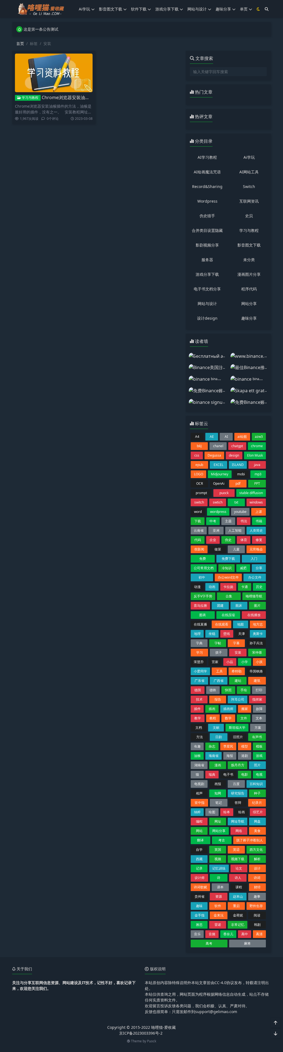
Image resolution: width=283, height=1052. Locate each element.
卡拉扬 (228, 586)
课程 (238, 887)
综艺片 (258, 812)
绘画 (241, 812)
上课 (258, 511)
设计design (207, 318)
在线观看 (221, 624)
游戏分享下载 (167, 9)
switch (199, 502)
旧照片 (238, 737)
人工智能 (235, 530)
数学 (228, 718)
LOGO (198, 474)
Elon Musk (255, 455)
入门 (254, 558)
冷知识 (227, 568)
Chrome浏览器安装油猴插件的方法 (77, 97)
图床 (238, 605)
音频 (212, 934)
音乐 (197, 934)
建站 (238, 680)
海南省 (214, 755)
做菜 (217, 549)
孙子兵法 (256, 643)
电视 (259, 774)
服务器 (207, 259)
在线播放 (254, 615)
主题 (228, 521)
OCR (199, 483)
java (257, 464)
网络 (238, 830)
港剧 (244, 755)
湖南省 (199, 765)
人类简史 (256, 530)
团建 (220, 605)
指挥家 (257, 699)
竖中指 (200, 802)
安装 (238, 652)
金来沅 (219, 915)
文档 (198, 727)
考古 (221, 840)
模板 (259, 746)
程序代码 (249, 289)
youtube (240, 511)
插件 (197, 708)
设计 (257, 868)
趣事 (257, 896)
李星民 (228, 746)
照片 (257, 765)
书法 (243, 521)
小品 (229, 661)
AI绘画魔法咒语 (207, 171)
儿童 (236, 549)
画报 (217, 783)
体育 (243, 539)
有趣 (197, 746)
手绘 (243, 690)
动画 (212, 586)
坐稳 (212, 633)
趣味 (199, 905)
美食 (257, 830)
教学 (197, 718)
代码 (197, 539)
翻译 (200, 840)
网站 (199, 830)
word (198, 511)
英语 (236, 849)
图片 (257, 605)
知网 (217, 793)
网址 (217, 821)
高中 (244, 934)
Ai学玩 (84, 9)
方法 (199, 737)
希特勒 (237, 671)
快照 (228, 690)
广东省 (200, 680)
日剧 (218, 737)
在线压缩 (228, 615)
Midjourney (219, 474)
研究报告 (237, 793)
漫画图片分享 (249, 274)
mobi (241, 474)
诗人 (238, 877)
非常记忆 (237, 924)
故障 (259, 708)
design (234, 455)
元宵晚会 (256, 549)
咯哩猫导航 (254, 596)
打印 (259, 690)
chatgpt (237, 446)
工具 (219, 671)
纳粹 (197, 812)
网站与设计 (197, 9)
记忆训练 (219, 868)
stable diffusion (251, 493)
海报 (229, 755)
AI (226, 436)
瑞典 (212, 774)
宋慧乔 (199, 661)
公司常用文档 (204, 568)
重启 (236, 905)
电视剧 (199, 783)
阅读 (257, 915)
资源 (218, 896)
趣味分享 (223, 9)
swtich (217, 502)
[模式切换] (258, 9)
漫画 (217, 765)
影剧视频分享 (207, 245)
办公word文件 (228, 577)
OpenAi (218, 483)
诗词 (257, 877)
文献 (216, 727)
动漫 (197, 586)
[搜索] (267, 9)
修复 (259, 539)
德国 (197, 690)
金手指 (200, 915)
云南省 (199, 530)
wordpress (218, 511)
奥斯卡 (258, 633)
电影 (244, 774)
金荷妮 (238, 915)
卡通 (244, 586)
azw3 (259, 436)
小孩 (259, 661)
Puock (151, 1041)
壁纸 (226, 633)
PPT (257, 483)
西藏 (199, 859)
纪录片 (257, 802)
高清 (259, 934)
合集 (229, 596)
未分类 (249, 259)
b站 (199, 446)
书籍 (259, 521)
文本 (259, 718)
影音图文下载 (110, 9)
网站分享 (249, 303)
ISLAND (238, 464)
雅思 (199, 924)
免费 (202, 558)
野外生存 (256, 905)
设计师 (200, 877)
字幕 (236, 643)
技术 (199, 699)
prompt (201, 493)
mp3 (258, 474)
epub (199, 464)
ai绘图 (242, 436)
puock (224, 493)
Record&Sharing (207, 186)
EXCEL (218, 464)
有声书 (257, 737)
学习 (199, 652)
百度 (236, 783)
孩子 (218, 652)
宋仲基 (257, 652)
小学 (244, 661)
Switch (249, 186)
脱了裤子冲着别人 (249, 840)
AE (212, 436)
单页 (244, 9)
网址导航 (237, 821)
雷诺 (217, 924)
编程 (199, 821)
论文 (238, 868)
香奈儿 (228, 934)
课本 (220, 887)
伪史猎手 (207, 215)
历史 (259, 586)
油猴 (197, 755)
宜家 (215, 661)
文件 (243, 718)
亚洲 (216, 530)
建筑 (257, 680)
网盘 (257, 821)
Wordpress (207, 201)
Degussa (214, 455)
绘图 (212, 812)
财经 (257, 887)
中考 (212, 521)
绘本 (226, 812)
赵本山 (238, 896)
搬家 (244, 708)
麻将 (247, 943)
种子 (257, 793)
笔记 (218, 802)
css (196, 455)
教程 (212, 718)
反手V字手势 (203, 596)
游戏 (259, 755)
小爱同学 (200, 671)
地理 (197, 633)
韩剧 (257, 924)
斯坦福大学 (237, 727)
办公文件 (254, 577)
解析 (257, 859)
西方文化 (256, 849)
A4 (197, 436)
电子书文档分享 (207, 289)
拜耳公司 (237, 699)
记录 (199, 868)
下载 (197, 521)
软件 (217, 905)
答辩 (238, 802)
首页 (20, 43)
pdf (237, 483)
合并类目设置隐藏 (207, 230)
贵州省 (200, 896)
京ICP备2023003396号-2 (141, 1033)
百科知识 (256, 783)
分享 (259, 568)
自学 (199, 849)
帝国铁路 (256, 671)
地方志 (258, 624)
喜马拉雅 (200, 605)
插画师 (228, 708)
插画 (212, 708)
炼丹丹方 (237, 765)
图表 (202, 615)
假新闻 (199, 549)
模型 (244, 746)
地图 (240, 624)
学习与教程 (29, 97)
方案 (258, 727)
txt (236, 502)
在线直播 (200, 624)
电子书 (228, 774)
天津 (241, 633)
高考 (209, 943)
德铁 (212, 690)
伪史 (228, 539)
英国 (217, 849)
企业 (212, 539)
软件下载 (138, 9)
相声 (199, 793)
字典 (199, 643)
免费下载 (228, 558)
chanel (218, 446)
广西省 (219, 680)
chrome (257, 446)
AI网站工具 (249, 171)
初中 (201, 577)
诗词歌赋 (200, 887)
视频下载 (237, 859)
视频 (217, 859)
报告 (217, 699)
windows (256, 502)
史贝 (249, 215)
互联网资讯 (249, 201)
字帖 (217, 643)
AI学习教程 (207, 157)
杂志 (212, 746)
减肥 (243, 568)
